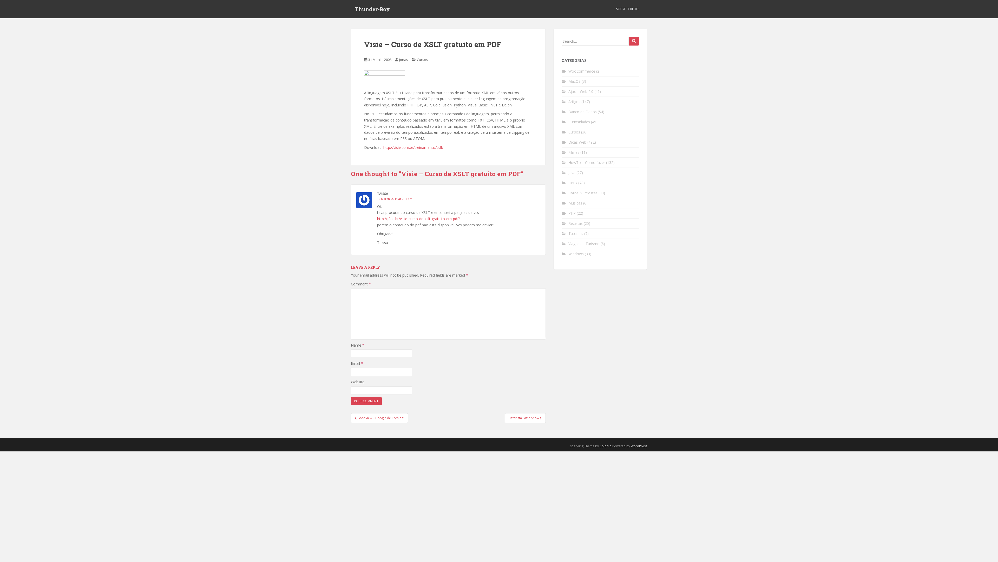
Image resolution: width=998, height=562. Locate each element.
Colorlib (606, 446)
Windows (576, 253)
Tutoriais (575, 233)
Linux (572, 182)
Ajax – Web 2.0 (580, 91)
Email (357, 363)
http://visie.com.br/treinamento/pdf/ (413, 147)
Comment (361, 284)
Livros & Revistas (583, 192)
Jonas (403, 59)
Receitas (575, 223)
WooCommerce (581, 71)
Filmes (573, 152)
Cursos (422, 59)
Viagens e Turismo (584, 243)
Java (571, 172)
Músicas (575, 203)
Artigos (574, 101)
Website (357, 381)
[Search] (634, 41)
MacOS (574, 81)
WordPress (639, 446)
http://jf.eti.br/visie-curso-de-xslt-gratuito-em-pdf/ (418, 218)
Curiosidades (579, 121)
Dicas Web (577, 142)
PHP (572, 213)
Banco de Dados (582, 111)
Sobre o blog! (627, 9)
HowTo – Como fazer (586, 162)
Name (357, 345)
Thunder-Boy (372, 9)
